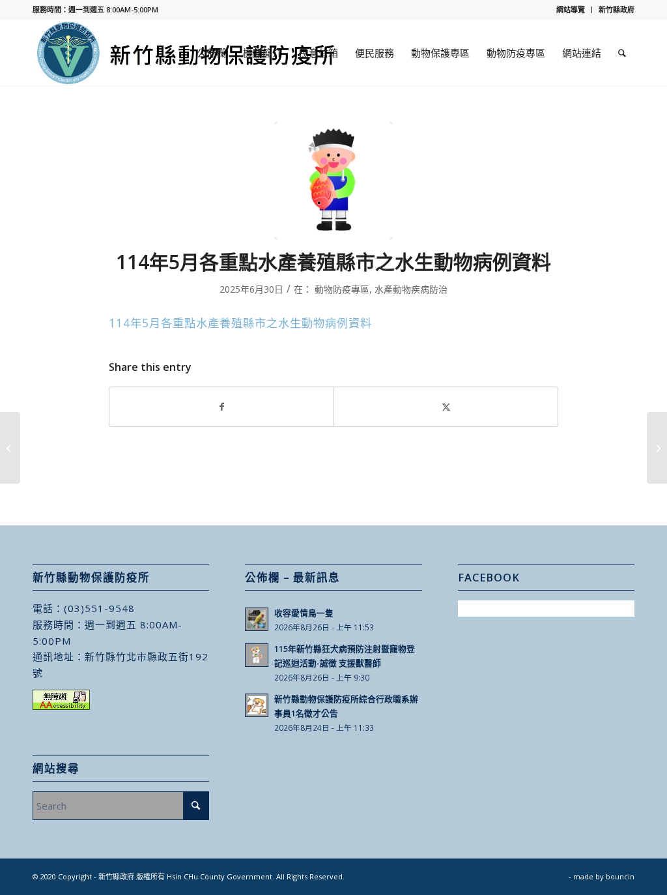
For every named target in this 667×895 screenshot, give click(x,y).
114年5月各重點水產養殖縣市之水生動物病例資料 (240, 322)
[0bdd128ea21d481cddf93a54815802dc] (333, 180)
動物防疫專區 (342, 289)
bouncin (620, 876)
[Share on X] (446, 406)
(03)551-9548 (99, 608)
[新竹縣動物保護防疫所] (187, 52)
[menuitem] (571, 10)
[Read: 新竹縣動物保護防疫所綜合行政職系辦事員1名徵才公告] (256, 705)
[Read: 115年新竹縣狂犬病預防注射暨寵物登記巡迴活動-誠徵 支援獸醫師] (256, 655)
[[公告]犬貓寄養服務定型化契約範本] (10, 448)
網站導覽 (570, 9)
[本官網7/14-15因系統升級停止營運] (657, 448)
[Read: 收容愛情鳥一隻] (256, 619)
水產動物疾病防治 (411, 289)
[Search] (622, 52)
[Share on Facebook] (221, 406)
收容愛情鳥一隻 (304, 613)
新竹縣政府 (616, 9)
